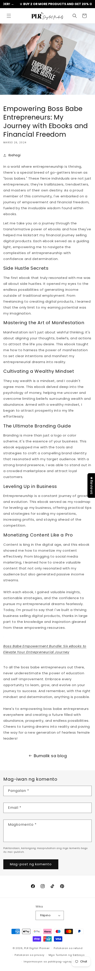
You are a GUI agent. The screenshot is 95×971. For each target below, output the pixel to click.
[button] (9, 16)
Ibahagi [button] (14, 155)
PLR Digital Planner (36, 948)
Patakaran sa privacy (29, 955)
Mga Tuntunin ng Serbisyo (67, 955)
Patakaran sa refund (68, 948)
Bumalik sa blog (50, 755)
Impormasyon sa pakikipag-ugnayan (49, 961)
